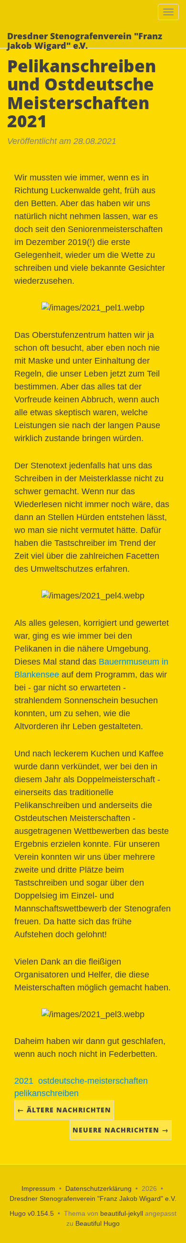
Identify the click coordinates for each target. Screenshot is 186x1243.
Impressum (38, 1188)
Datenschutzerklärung (98, 1188)
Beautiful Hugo (97, 1223)
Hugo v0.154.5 (32, 1213)
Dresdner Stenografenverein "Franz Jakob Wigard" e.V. (93, 1198)
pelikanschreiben (46, 1093)
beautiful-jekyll (121, 1213)
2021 (23, 1081)
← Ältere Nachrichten (64, 1109)
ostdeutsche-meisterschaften (93, 1081)
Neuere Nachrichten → (120, 1129)
